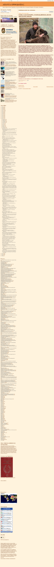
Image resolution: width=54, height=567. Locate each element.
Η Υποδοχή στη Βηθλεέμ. (5, 243)
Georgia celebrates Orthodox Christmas (7, 241)
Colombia (2, 403)
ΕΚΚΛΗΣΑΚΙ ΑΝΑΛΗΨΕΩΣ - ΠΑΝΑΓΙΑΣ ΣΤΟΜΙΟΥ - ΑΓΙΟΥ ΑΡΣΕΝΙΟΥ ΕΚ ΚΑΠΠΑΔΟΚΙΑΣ (10, 81)
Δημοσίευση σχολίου (21, 85)
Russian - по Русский (4, 429)
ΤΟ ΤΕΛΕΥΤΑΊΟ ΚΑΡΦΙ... (8, 89)
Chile (1, 402)
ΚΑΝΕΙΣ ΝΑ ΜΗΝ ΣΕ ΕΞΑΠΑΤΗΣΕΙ (6, 316)
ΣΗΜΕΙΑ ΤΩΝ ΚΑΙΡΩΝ (4, 368)
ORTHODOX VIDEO (3, 424)
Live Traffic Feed (6, 508)
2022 (2, 110)
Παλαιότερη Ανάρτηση (50, 86)
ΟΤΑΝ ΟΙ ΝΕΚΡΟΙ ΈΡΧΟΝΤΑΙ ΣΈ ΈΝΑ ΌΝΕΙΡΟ (7, 345)
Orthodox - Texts (3, 423)
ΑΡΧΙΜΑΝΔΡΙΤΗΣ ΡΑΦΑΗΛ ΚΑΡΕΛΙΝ (6, 281)
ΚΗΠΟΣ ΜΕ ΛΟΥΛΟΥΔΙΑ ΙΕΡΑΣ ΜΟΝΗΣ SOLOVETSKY (8, 320)
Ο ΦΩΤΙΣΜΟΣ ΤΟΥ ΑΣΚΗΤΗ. (6, 143)
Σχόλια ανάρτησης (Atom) (27, 88)
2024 (2, 108)
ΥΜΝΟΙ (2, 392)
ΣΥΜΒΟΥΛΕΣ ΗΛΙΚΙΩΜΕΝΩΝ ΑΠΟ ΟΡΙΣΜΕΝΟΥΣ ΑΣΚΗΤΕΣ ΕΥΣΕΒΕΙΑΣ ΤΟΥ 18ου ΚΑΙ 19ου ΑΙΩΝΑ (8, 381)
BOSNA (2, 400)
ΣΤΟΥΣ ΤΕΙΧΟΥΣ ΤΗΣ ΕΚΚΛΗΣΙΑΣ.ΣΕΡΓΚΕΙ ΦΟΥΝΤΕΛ (9, 377)
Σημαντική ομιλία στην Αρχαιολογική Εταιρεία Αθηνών (9, 162)
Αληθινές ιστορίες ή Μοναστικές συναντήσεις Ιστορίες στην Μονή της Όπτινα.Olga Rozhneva (8, 268)
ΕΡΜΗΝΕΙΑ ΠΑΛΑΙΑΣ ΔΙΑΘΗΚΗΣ (5, 297)
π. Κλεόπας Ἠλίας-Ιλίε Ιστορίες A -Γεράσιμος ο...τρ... (8, 184)
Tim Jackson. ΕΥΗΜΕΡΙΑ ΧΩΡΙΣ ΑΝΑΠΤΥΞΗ (8, 223)
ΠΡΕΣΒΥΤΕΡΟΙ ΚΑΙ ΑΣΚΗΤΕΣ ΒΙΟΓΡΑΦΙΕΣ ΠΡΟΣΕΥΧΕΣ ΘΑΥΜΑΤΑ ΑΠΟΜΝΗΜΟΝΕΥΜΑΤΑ (9, 363)
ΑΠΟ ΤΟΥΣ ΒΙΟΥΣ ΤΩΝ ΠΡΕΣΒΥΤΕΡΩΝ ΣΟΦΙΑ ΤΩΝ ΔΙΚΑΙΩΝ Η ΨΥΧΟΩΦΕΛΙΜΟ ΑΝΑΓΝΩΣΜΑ (8, 274)
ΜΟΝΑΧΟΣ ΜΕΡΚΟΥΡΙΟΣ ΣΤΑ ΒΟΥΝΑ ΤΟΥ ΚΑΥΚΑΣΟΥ (9, 332)
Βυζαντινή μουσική (3, 286)
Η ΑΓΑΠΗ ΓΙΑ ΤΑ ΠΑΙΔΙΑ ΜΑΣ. (6, 191)
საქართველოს (3, 439)
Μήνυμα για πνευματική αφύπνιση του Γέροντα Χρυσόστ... (9, 207)
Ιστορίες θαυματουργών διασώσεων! (6, 312)
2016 (2, 115)
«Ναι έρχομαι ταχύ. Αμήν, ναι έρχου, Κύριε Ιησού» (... (9, 190)
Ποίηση (2, 360)
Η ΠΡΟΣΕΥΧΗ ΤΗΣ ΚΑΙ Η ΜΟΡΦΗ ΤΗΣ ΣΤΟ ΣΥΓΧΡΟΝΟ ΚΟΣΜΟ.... (8, 218)
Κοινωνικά (2, 323)
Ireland (2, 414)
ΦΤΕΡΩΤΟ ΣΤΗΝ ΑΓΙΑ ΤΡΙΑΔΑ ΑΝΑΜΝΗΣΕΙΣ (7, 394)
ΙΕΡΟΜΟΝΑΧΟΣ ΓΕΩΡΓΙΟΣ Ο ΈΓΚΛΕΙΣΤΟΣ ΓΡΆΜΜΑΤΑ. (9, 309)
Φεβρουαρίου (4, 127)
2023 (2, 109)
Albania (2, 396)
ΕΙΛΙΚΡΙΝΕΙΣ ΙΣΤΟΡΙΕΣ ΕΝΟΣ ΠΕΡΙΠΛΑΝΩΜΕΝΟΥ (8, 292)
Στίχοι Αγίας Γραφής (3, 374)
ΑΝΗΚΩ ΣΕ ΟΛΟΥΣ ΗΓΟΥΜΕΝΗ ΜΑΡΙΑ (6, 270)
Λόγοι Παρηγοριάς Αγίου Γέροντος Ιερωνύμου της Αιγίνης (9, 140)
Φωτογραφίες (3, 395)
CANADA (2, 401)
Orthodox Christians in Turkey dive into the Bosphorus (9, 250)
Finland (2, 410)
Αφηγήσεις (2, 282)
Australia (2, 397)
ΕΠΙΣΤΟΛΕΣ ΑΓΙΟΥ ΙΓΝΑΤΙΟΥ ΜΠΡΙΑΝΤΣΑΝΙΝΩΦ (8, 296)
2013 (2, 117)
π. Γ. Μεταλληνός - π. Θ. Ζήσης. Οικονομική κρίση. (8, 206)
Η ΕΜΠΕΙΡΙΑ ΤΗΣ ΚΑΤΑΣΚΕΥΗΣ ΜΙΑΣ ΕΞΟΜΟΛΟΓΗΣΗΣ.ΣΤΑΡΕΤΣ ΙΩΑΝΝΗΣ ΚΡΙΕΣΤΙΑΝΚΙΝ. (8, 299)
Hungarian (2, 412)
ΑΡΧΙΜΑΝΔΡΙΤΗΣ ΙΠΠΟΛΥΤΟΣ (5, 278)
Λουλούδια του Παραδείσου (5, 324)
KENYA (2, 417)
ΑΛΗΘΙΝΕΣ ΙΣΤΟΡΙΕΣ (4, 267)
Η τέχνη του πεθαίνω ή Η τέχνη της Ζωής (6, 305)
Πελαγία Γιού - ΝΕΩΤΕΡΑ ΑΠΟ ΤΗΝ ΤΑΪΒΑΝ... (8, 240)
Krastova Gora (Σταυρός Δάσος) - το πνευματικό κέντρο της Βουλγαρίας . (10, 85)
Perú (1, 425)
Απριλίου (3, 125)
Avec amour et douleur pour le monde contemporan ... (9, 138)
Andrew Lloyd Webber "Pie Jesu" (6, 154)
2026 (2, 106)
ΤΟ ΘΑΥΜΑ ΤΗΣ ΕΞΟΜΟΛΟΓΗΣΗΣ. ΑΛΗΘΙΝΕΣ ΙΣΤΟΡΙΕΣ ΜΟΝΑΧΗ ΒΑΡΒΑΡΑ (7, 389)
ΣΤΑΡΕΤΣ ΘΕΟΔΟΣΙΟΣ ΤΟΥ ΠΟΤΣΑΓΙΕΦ (6, 373)
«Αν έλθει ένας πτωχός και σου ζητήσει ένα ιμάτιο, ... (8, 196)
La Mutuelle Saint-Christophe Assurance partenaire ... (9, 153)
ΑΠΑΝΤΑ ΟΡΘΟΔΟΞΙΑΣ (13, 4)
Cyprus (2, 404)
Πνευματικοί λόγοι (3, 359)
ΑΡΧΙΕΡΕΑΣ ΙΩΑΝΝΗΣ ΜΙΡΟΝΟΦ (5, 276)
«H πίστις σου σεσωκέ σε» (5, 204)
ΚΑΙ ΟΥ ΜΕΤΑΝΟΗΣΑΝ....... (5, 225)
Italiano (2, 416)
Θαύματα (2, 307)
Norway (2, 422)
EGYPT (2, 407)
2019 (2, 112)
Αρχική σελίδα (35, 86)
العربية (1, 440)
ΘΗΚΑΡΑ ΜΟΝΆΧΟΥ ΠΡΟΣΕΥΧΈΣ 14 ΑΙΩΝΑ (7, 308)
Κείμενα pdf (2, 319)
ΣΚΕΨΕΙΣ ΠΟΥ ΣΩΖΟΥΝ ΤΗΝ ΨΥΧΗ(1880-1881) (8, 370)
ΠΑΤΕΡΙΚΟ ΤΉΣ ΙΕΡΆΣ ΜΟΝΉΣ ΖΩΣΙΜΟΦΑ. (7, 349)
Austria (2, 398)
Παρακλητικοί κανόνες (4, 347)
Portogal (2, 427)
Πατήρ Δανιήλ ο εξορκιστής (4, 350)
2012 (2, 118)
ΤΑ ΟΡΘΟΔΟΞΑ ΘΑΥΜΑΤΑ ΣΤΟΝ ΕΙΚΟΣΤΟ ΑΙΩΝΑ (8, 385)
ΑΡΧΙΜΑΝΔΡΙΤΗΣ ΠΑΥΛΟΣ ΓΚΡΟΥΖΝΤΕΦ (7, 280)
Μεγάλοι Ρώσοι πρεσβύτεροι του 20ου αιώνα (7, 325)
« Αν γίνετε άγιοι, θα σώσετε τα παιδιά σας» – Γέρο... (8, 193)
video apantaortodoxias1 (4, 436)
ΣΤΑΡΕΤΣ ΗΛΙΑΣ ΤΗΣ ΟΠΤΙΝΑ (5, 372)
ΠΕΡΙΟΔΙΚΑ (2, 357)
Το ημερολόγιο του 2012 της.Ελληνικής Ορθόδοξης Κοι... (9, 132)
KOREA (2, 418)
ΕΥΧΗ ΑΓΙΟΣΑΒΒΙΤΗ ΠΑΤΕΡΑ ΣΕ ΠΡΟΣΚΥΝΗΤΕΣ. (9, 94)
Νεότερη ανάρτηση (21, 86)
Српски (2, 438)
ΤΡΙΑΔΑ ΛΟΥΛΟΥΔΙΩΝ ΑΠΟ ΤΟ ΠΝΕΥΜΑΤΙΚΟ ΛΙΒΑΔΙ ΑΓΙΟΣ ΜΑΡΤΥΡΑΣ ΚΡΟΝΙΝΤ (8, 391)
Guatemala (2, 411)
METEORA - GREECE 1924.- (6, 216)
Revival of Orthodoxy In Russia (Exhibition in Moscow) (9, 232)
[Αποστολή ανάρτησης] (27, 80)
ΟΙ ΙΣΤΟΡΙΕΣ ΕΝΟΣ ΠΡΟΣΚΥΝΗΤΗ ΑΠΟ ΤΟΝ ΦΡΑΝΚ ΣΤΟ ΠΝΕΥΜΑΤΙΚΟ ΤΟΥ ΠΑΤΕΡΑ (8, 341)
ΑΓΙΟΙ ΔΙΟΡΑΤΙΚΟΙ (3, 263)
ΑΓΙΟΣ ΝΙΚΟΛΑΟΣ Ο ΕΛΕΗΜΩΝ (5, 266)
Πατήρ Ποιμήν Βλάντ (4, 355)
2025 (2, 107)
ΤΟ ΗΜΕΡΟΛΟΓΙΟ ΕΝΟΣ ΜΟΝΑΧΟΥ (6, 387)
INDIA (1, 413)
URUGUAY (2, 434)
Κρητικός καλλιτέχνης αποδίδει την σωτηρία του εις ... (9, 244)
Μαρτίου (3, 126)
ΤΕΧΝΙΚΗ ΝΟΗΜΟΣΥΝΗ (4, 386)
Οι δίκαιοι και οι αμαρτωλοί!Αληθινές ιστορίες (7, 339)
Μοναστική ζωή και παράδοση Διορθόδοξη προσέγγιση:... (9, 150)
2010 (2, 254)
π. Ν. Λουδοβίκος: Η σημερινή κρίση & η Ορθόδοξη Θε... (9, 185)
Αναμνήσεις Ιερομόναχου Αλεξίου (5, 269)
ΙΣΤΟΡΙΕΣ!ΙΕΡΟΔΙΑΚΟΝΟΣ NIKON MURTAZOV (7, 313)
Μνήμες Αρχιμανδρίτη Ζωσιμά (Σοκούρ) (6, 329)
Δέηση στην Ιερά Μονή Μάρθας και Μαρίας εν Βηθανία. (9, 146)
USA (1, 435)
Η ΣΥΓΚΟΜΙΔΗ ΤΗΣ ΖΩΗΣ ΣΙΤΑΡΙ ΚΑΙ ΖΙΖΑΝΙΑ (7, 304)
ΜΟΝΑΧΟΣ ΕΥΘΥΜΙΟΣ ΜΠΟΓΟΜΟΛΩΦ (6, 331)
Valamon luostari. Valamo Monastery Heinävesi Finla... (9, 242)
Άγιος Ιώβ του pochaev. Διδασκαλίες (6, 265)
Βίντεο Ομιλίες (3, 285)
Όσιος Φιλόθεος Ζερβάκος (4, 344)
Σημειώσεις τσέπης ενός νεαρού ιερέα (6, 369)
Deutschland (2, 406)
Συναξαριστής (3, 382)
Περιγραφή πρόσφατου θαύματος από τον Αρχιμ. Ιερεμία (9, 186)
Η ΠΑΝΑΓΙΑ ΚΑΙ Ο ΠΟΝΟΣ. (5, 194)
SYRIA (2, 433)
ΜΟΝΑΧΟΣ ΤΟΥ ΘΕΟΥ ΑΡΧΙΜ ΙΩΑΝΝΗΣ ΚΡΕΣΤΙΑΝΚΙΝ (9, 333)
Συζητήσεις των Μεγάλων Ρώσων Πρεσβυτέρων (7, 380)
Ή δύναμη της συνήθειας (5, 173)
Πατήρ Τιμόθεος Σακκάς (4, 356)
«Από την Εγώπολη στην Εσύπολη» (6, 167)
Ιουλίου (3, 123)
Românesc (2, 428)
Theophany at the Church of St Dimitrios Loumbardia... (9, 237)
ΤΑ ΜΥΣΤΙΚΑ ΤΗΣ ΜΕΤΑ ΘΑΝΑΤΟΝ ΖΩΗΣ (6, 384)
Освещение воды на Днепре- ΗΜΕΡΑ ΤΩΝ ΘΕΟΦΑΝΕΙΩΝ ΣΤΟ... (7, 176)
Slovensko (2, 431)
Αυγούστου (3, 122)
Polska (2, 426)
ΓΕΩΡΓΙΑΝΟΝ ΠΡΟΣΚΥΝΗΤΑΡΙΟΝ (6, 200)
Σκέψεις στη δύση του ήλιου (5, 157)
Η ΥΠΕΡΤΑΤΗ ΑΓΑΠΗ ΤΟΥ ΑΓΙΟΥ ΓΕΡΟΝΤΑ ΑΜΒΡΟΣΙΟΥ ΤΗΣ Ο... (8, 139)
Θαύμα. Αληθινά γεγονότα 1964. (5, 306)
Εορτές (2, 293)
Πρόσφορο (3, 156)
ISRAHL (2, 415)
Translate (7, 12)
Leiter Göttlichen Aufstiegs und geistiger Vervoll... (8, 149)
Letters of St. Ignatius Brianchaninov (6, 144)
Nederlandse (2, 420)
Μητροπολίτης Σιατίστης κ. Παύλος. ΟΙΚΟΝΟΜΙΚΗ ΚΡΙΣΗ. (9, 128)
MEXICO (2, 419)
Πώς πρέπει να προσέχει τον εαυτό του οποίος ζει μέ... (9, 177)
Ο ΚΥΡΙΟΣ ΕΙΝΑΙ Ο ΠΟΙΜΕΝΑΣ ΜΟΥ (6, 338)
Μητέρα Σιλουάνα (3, 328)
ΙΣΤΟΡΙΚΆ (2, 314)
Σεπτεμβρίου (4, 121)
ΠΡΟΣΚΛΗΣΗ (4, 168)
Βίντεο (1, 284)
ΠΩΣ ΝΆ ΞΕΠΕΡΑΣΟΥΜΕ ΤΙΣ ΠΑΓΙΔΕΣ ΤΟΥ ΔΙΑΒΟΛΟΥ (9, 366)
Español (2, 409)
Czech (2, 405)
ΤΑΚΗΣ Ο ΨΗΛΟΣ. (4, 220)
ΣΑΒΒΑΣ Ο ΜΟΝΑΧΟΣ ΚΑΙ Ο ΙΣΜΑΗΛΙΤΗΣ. (8, 169)
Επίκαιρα (2, 294)
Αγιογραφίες (2, 262)
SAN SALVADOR (3, 430)
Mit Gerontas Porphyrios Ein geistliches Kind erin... (8, 137)
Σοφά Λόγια (2, 371)
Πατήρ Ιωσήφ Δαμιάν (4, 353)
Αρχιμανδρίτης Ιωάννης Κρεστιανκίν (6, 279)
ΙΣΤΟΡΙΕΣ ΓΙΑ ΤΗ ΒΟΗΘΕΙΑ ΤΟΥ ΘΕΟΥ (6, 311)
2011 (2, 253)
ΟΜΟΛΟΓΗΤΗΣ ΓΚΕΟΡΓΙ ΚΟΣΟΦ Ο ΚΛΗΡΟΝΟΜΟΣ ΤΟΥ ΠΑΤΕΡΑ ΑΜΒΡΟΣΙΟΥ (8, 343)
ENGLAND (2, 408)
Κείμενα (2, 318)
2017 (2, 114)
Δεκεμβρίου (3, 119)
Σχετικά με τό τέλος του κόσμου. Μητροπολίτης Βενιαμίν (8, 383)
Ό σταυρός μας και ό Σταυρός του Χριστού (7, 152)
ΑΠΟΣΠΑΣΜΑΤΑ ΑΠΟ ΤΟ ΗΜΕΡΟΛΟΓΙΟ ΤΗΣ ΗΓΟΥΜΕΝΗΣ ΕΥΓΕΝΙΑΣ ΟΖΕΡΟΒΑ (7, 275)
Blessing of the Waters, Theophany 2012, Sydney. (8, 238)
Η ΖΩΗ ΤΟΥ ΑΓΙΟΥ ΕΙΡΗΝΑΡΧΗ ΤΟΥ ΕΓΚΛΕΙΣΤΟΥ (8, 301)
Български (2, 437)
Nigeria (2, 421)
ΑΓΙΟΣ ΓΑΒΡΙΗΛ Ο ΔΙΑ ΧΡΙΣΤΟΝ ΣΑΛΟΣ (6, 264)
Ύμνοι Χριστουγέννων (4, 393)
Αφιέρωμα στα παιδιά (4, 283)
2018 (2, 113)
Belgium (2, 399)
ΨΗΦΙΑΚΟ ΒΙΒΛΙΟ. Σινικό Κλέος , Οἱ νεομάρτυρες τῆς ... (9, 222)
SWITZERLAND (3, 432)
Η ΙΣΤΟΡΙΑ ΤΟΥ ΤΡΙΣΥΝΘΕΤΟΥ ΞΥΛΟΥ (6, 93)
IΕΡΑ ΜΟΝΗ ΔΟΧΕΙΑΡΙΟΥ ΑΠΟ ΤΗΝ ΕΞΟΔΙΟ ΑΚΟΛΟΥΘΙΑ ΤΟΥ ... (8, 161)
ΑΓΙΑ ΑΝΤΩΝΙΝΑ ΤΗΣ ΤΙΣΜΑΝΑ (5, 261)
